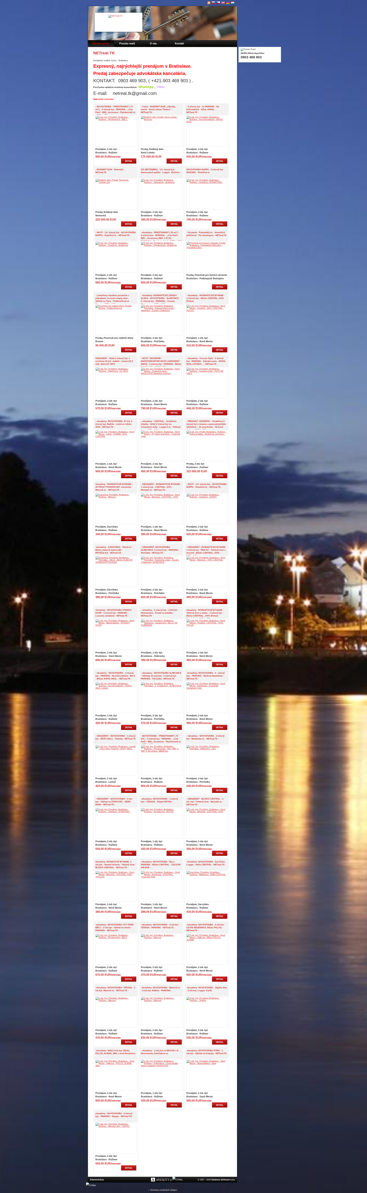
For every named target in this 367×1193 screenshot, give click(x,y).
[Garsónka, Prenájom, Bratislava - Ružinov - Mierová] (116, 497)
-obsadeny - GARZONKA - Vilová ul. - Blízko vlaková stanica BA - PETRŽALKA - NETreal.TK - (114, 550)
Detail (128, 161)
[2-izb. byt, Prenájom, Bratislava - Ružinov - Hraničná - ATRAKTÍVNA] (207, 182)
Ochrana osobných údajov (163, 1190)
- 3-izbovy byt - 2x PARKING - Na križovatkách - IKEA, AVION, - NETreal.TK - (202, 109)
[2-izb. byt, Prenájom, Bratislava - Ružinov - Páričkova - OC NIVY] (116, 371)
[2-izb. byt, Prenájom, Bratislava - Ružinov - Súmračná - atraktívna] (161, 182)
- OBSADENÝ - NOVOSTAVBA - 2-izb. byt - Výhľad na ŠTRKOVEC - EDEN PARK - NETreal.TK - (113, 802)
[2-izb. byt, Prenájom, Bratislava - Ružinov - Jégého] (207, 1000)
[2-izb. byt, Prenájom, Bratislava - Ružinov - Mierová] (161, 937)
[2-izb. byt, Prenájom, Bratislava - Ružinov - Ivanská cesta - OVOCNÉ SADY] (207, 373)
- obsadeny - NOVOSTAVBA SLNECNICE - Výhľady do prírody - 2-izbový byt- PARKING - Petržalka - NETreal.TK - (161, 676)
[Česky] (218, 3)
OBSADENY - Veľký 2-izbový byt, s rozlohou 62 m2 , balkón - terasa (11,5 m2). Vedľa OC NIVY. (114, 361)
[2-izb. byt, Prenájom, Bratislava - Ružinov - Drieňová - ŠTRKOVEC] (116, 811)
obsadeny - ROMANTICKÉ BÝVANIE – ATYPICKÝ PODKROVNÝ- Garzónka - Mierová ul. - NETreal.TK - (114, 487)
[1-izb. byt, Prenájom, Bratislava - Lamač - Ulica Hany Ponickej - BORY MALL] (116, 749)
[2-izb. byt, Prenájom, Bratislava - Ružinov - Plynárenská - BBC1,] (116, 119)
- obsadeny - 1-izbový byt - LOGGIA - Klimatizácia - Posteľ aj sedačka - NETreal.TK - (159, 613)
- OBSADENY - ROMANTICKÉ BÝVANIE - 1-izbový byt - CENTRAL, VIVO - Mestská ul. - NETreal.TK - (161, 487)
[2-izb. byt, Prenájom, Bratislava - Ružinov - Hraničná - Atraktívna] (116, 245)
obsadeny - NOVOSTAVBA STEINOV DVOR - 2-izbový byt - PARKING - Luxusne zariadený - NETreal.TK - (113, 613)
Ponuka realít (127, 43)
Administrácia (97, 1179)
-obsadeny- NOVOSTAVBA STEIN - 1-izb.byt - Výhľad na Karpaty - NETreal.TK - (206, 1053)
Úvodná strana (100, 43)
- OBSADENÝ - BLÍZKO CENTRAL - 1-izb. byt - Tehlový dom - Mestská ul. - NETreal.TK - (205, 802)
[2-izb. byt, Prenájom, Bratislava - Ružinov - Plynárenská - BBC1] (116, 937)
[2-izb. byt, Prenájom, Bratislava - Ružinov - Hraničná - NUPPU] (207, 497)
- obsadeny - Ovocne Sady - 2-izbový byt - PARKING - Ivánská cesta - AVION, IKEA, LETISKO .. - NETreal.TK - (206, 361)
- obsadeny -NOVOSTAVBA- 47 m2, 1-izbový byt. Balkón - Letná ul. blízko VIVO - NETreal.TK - (114, 424)
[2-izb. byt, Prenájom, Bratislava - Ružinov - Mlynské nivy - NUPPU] (116, 1126)
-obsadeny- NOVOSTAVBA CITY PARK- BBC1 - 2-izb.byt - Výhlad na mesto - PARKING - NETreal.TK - (114, 927)
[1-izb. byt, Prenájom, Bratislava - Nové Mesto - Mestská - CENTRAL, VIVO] (207, 811)
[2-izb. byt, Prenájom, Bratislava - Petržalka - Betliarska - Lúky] (207, 749)
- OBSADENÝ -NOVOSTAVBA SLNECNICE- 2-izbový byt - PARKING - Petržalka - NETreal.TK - (160, 550)
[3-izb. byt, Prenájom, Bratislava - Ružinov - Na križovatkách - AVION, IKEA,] (207, 122)
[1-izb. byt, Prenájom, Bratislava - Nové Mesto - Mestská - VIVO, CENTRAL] (207, 560)
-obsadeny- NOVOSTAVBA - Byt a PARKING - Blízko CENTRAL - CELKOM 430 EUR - (160, 865)
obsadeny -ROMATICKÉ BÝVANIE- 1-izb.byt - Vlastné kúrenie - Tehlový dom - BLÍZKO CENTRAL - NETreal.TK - (115, 865)
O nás (153, 43)
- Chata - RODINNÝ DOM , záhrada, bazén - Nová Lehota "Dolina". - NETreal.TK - (158, 109)
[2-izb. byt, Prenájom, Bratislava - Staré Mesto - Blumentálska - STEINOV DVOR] (116, 625)
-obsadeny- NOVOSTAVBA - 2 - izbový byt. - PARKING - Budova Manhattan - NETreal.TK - (205, 676)
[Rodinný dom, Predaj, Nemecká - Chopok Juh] (116, 182)
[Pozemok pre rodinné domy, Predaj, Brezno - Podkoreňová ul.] (116, 308)
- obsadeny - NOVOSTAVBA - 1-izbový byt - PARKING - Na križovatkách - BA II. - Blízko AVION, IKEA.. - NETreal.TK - (115, 676)
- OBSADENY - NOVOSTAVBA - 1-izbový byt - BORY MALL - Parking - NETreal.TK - (115, 739)
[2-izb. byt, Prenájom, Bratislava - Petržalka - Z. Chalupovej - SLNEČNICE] (161, 686)
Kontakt (179, 43)
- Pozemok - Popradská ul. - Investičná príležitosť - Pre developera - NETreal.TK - (206, 235)
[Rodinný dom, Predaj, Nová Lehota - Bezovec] (161, 119)
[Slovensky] (213, 3)
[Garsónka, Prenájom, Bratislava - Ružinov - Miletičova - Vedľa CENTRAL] (207, 874)
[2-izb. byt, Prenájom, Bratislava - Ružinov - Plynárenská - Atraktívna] (161, 245)
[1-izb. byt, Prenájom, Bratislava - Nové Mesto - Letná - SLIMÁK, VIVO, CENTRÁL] (116, 436)
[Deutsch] (228, 3)
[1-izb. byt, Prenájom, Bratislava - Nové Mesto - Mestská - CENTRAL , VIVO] (161, 497)
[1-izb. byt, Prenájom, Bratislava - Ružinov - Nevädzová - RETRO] (161, 811)
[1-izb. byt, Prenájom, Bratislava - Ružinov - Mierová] (116, 1000)
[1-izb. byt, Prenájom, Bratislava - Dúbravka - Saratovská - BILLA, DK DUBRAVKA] (161, 625)
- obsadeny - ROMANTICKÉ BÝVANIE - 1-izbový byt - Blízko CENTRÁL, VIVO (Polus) (205, 298)
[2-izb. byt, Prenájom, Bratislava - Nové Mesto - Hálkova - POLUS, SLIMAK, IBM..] (116, 1065)
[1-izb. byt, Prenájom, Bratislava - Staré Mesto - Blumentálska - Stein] (207, 1063)
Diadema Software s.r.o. (223, 1179)
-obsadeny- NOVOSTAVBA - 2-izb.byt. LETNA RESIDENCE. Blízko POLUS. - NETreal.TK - (205, 927)
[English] (223, 3)
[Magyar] (232, 3)
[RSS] (208, 3)
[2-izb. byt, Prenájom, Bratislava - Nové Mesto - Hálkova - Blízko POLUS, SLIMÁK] (207, 940)
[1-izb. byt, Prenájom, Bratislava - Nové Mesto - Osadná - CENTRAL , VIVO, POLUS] (207, 625)
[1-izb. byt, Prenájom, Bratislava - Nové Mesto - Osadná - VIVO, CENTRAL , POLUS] (207, 310)
